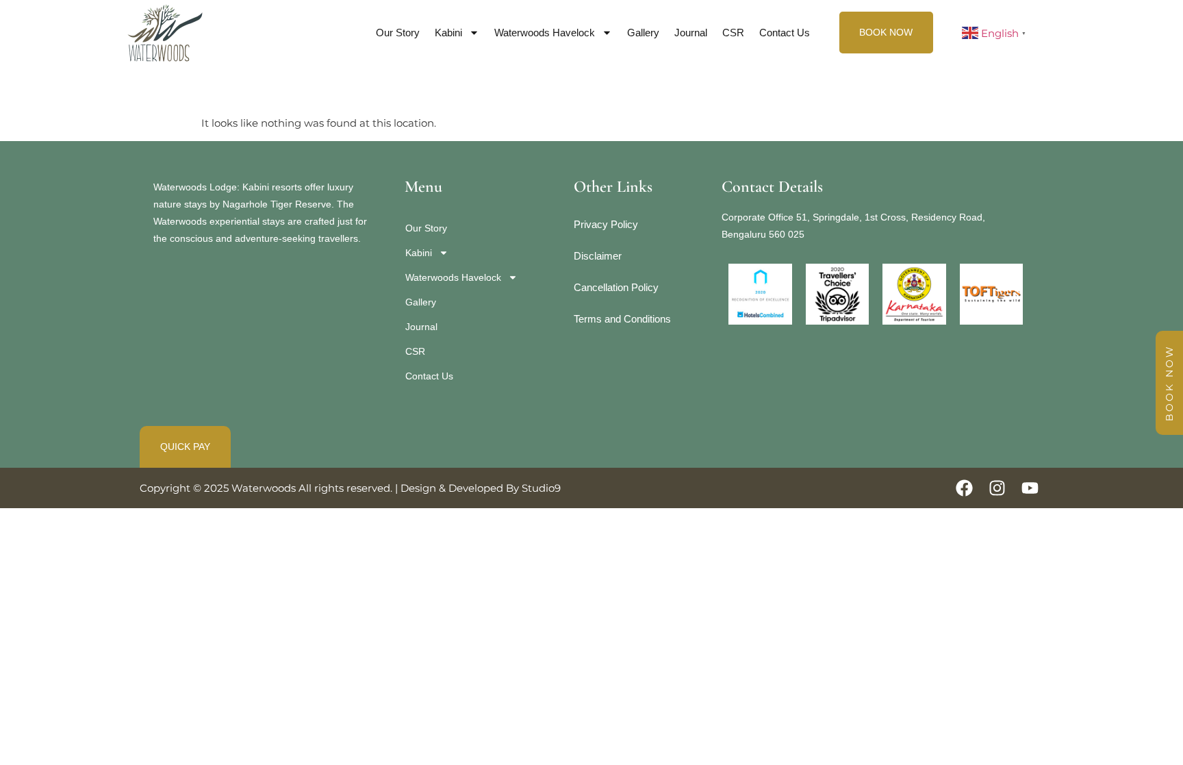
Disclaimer (598, 256)
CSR (733, 32)
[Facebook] (964, 488)
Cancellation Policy (616, 287)
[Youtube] (1030, 488)
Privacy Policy (606, 224)
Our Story (398, 32)
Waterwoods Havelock (544, 32)
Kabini (448, 32)
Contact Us (784, 32)
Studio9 (541, 487)
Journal (690, 32)
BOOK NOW (1169, 382)
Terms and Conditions (622, 319)
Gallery (643, 32)
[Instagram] (997, 488)
